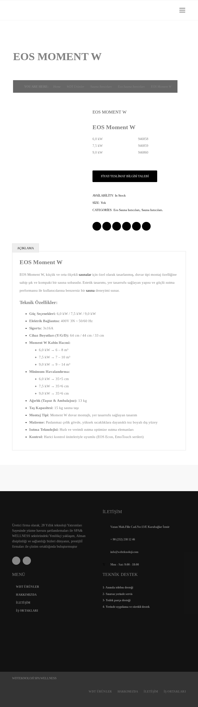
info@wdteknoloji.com (124, 552)
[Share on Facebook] (96, 226)
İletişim (23, 602)
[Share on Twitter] (106, 226)
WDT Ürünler (75, 86)
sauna (90, 290)
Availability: (103, 195)
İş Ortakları (27, 610)
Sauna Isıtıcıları (101, 86)
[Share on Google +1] (116, 226)
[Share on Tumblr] (136, 226)
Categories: (102, 210)
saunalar (85, 274)
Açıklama (25, 248)
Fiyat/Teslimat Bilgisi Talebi (125, 176)
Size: (96, 203)
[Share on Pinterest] (146, 226)
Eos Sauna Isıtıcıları (131, 86)
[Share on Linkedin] (126, 226)
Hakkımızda (26, 594)
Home (57, 86)
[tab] (99, 248)
